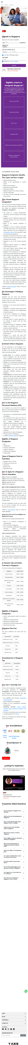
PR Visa (17, 714)
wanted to (22, 42)
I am (3, 42)
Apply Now (6, 758)
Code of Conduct (5, 737)
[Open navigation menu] (2, 1)
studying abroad (13, 435)
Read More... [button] (6, 798)
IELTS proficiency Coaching (16, 708)
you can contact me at (8, 49)
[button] (14, 782)
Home (2, 4)
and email (5, 57)
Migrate (6, 4)
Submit (14, 65)
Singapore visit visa (9, 232)
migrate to (5, 45)
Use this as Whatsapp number (11, 55)
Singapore (11, 4)
